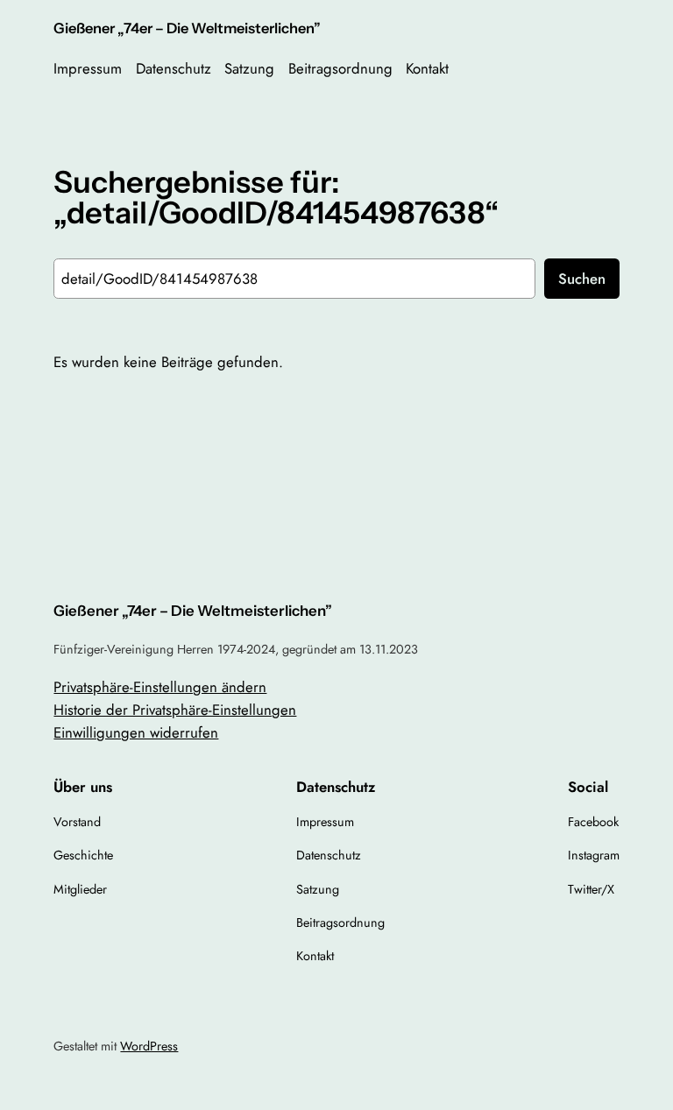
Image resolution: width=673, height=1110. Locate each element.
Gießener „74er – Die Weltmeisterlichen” (187, 28)
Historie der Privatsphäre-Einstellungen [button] (174, 709)
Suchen (582, 278)
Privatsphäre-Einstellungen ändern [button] (159, 686)
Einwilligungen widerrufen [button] (135, 732)
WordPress (149, 1046)
